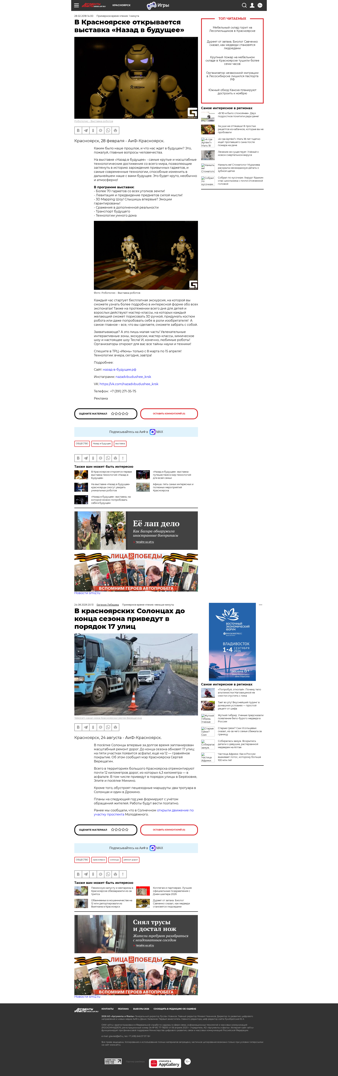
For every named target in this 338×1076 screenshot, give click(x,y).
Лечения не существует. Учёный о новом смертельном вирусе (238, 153)
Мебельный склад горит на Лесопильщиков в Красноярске (232, 29)
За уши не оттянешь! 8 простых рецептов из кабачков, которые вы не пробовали (240, 129)
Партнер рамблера (135, 1061)
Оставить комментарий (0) (169, 413)
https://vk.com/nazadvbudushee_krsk (129, 384)
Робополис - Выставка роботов (93, 121)
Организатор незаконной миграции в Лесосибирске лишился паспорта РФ (232, 76)
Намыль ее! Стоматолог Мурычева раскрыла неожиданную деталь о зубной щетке (239, 167)
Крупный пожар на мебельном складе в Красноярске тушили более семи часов (232, 61)
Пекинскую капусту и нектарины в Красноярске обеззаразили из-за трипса (112, 891)
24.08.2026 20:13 (83, 604)
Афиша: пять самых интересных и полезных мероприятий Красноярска (173, 487)
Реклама (123, 1009)
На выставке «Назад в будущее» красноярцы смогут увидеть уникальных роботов (110, 487)
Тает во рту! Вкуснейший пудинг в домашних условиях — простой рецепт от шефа (239, 705)
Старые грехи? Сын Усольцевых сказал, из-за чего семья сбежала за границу (240, 731)
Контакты (107, 1009)
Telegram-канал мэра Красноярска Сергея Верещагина (108, 717)
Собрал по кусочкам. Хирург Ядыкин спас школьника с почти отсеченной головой (240, 180)
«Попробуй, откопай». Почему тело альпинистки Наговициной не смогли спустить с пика (239, 692)
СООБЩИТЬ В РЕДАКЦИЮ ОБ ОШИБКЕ (175, 1009)
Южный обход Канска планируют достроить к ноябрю (232, 91)
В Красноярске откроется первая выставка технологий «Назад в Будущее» (111, 474)
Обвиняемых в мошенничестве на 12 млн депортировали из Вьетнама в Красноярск (111, 903)
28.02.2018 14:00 (83, 15)
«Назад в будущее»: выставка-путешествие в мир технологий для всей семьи (172, 474)
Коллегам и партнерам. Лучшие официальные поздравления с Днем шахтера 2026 (172, 891)
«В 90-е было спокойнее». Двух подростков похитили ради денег (238, 115)
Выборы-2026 (141, 1009)
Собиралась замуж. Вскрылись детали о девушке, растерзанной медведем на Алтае (238, 744)
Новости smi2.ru (87, 593)
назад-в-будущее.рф (119, 369)
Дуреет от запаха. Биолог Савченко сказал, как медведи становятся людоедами (232, 45)
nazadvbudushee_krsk (133, 377)
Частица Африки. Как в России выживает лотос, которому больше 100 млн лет (239, 757)
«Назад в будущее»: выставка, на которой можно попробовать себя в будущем (111, 499)
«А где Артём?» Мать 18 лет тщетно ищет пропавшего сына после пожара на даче (239, 142)
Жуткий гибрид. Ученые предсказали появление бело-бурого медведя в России (240, 718)
